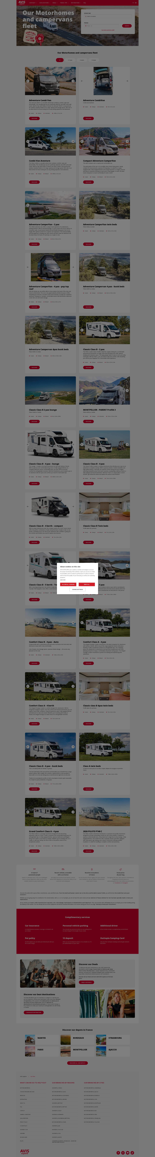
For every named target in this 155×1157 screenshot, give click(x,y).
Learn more (62, 579)
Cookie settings (77, 589)
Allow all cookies (68, 584)
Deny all (87, 584)
